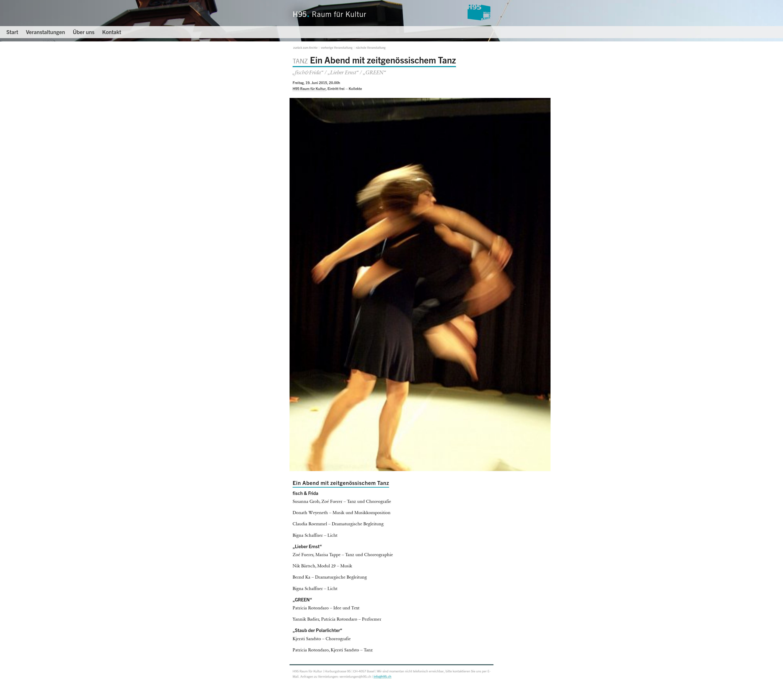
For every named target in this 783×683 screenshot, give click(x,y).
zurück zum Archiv (305, 47)
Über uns (83, 32)
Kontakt (111, 32)
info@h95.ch (382, 676)
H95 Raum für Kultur (309, 88)
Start (12, 32)
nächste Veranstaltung (371, 47)
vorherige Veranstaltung (337, 47)
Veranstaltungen (45, 32)
